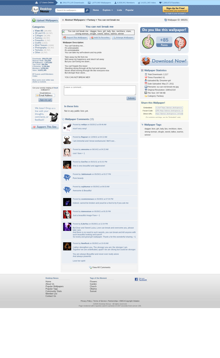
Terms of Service (100, 301)
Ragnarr (84, 137)
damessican (86, 211)
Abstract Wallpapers (75, 20)
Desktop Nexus (105, 304)
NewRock (85, 243)
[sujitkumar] (67, 193)
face (153, 129)
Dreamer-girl (165, 80)
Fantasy (39, 38)
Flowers (93, 281)
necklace (173, 129)
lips (166, 129)
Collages (39, 35)
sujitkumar (85, 187)
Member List (51, 293)
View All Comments (101, 267)
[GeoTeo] (67, 168)
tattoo (173, 132)
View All (39, 30)
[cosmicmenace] (67, 205)
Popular (130, 10)
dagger (148, 129)
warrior (180, 132)
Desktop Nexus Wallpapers (41, 10)
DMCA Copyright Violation (129, 301)
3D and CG (40, 33)
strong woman (151, 132)
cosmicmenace (87, 199)
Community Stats (54, 291)
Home (96, 10)
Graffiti (38, 43)
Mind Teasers (41, 45)
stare (179, 129)
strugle (161, 132)
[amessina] (67, 156)
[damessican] (67, 218)
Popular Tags (52, 289)
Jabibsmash (86, 174)
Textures (39, 50)
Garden (93, 284)
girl (157, 129)
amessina (85, 149)
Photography (41, 47)
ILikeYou (84, 224)
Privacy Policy (86, 301)
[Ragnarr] (67, 143)
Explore (106, 10)
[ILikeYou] (67, 230)
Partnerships (113, 301)
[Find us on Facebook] (141, 280)
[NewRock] (67, 249)
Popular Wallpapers (55, 286)
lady (162, 129)
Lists (119, 10)
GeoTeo (84, 162)
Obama (93, 289)
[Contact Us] (46, 121)
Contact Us (51, 296)
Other (37, 52)
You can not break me (109, 20)
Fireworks (39, 40)
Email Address (45, 93)
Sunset (93, 291)
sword (167, 132)
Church (93, 286)
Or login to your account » (175, 13)
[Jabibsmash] (67, 180)
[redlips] (67, 131)
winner (148, 135)
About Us (50, 284)
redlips (84, 125)
